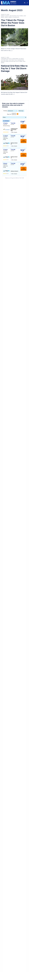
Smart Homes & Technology (12, 17)
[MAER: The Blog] (8, 2)
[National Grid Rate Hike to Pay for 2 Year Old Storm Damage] (14, 81)
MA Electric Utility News (16, 15)
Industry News (5, 61)
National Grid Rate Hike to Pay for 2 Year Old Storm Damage (14, 68)
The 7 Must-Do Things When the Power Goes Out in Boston (12, 23)
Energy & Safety (5, 15)
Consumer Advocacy (6, 58)
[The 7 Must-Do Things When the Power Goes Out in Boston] (14, 37)
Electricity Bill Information (16, 60)
